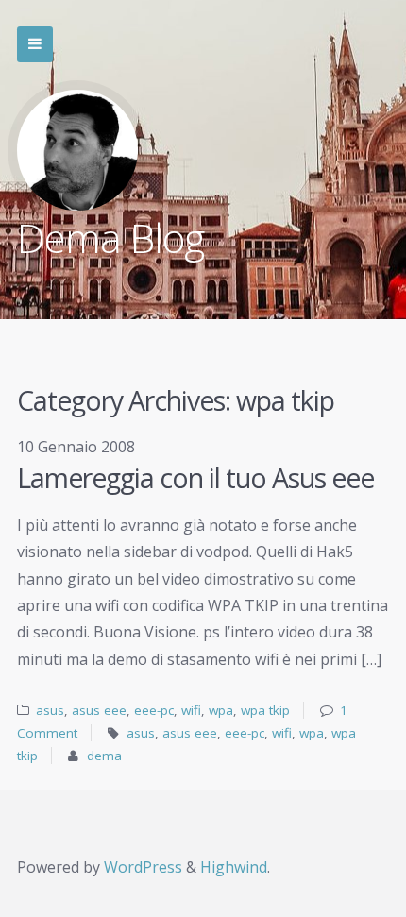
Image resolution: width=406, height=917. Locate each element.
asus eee (99, 710)
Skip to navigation (35, 44)
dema (104, 755)
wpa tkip (265, 710)
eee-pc (154, 710)
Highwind (233, 867)
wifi (191, 710)
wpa (221, 710)
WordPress (143, 867)
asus (50, 710)
